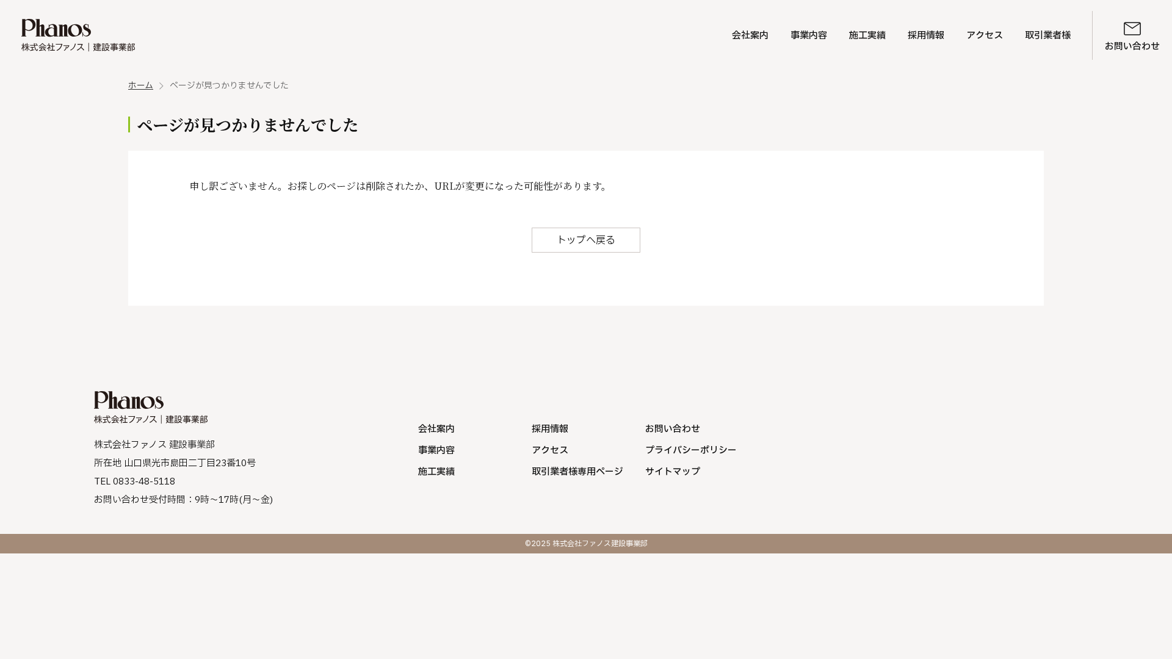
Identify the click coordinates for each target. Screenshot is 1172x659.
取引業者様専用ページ (577, 472)
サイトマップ (672, 472)
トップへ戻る (586, 240)
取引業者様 (1048, 36)
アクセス (984, 36)
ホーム (140, 86)
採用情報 (926, 36)
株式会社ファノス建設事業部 (78, 35)
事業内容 (808, 36)
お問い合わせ (1132, 47)
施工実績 (867, 36)
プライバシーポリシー (691, 451)
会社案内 (750, 36)
